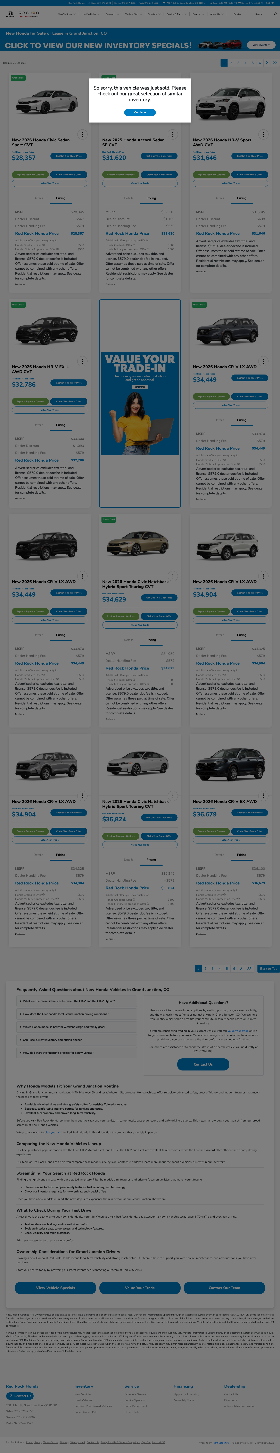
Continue (140, 112)
